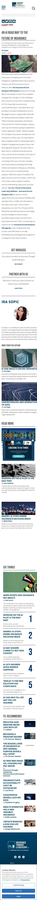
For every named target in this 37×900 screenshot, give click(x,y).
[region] (18, 882)
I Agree (18, 896)
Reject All (18, 891)
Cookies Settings (18, 885)
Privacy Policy (25, 880)
